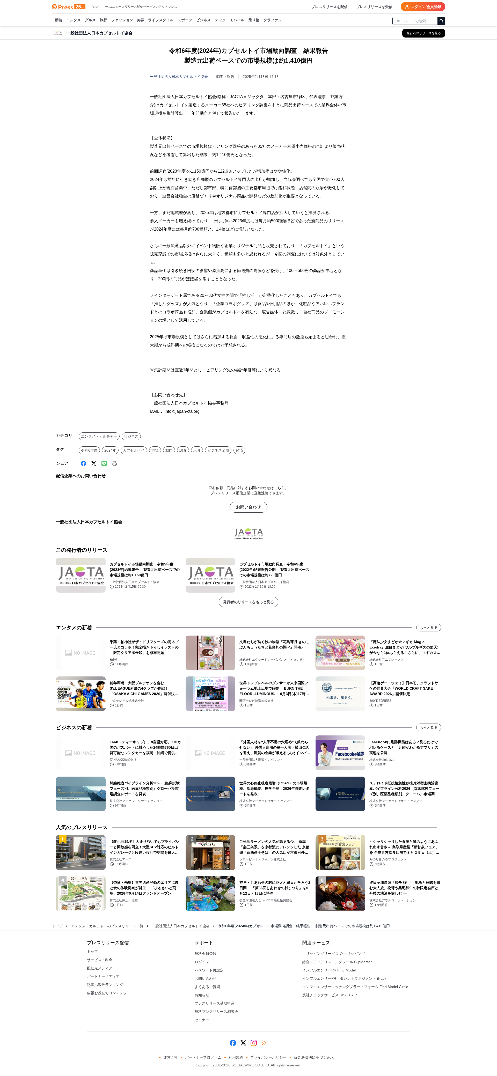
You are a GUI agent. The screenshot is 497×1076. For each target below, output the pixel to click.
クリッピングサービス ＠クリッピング (333, 954)
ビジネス (203, 20)
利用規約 (236, 1057)
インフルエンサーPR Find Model (329, 970)
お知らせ (202, 995)
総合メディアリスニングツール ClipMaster (337, 962)
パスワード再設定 (209, 970)
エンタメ (73, 20)
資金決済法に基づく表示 (314, 1057)
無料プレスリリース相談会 (216, 1011)
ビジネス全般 (218, 450)
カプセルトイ (134, 450)
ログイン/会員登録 (426, 7)
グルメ (90, 20)
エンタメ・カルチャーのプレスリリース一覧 (107, 926)
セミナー (202, 1020)
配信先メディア (99, 968)
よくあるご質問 (207, 987)
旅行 (103, 20)
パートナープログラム (203, 1057)
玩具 (197, 450)
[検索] (441, 21)
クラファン (273, 20)
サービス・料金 (99, 960)
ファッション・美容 (127, 20)
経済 (239, 450)
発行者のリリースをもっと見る (248, 602)
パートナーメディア (103, 976)
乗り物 (253, 20)
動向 (169, 450)
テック (220, 20)
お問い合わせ (248, 507)
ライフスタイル (160, 20)
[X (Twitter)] (93, 463)
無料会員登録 (205, 954)
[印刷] (114, 463)
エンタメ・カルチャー (99, 436)
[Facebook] (83, 463)
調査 (183, 450)
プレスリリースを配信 (329, 7)
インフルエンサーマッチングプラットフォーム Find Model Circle (355, 987)
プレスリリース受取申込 (215, 1003)
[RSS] (264, 1043)
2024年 (110, 450)
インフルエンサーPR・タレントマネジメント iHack (344, 978)
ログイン (202, 962)
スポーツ (185, 20)
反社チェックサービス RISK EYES (330, 995)
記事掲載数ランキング (105, 985)
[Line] (104, 463)
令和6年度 (89, 450)
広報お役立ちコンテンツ (107, 993)
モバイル (237, 20)
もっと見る (429, 627)
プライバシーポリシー (268, 1057)
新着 (58, 20)
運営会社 (170, 1057)
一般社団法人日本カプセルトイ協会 (179, 77)
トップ (57, 926)
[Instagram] (254, 1043)
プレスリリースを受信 (374, 7)
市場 (155, 450)
